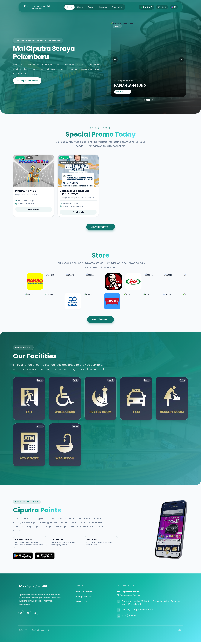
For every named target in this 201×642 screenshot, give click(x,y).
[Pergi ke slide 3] (150, 100)
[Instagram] (21, 612)
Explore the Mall (29, 80)
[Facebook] (28, 612)
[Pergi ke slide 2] (146, 100)
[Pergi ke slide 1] (144, 100)
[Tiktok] (35, 612)
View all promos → (100, 226)
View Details (121, 92)
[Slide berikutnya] (181, 59)
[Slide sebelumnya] (115, 59)
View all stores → (100, 319)
